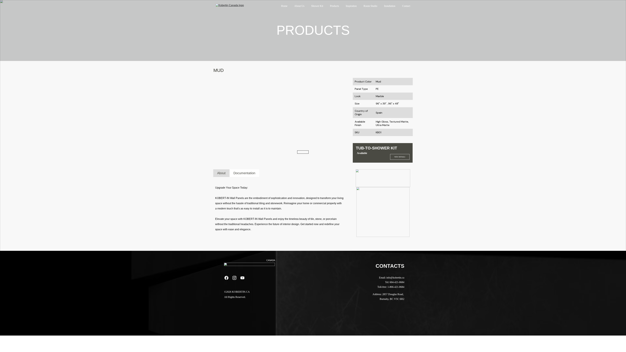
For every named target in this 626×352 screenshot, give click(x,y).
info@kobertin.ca (395, 277)
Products (334, 6)
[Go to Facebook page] (228, 278)
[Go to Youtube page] (242, 278)
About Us (299, 6)
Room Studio (370, 6)
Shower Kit (317, 6)
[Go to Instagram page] (236, 278)
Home (284, 6)
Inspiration (351, 6)
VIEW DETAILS (399, 157)
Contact (406, 6)
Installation (389, 6)
